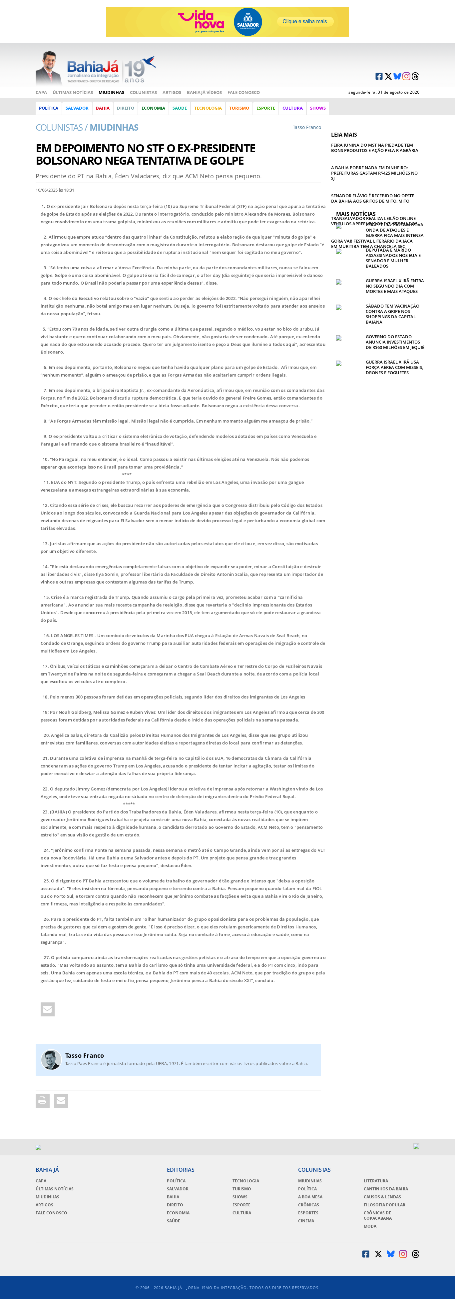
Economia (153, 108)
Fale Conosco (244, 92)
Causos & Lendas (382, 1197)
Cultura (292, 108)
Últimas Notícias (73, 92)
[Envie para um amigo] (48, 1009)
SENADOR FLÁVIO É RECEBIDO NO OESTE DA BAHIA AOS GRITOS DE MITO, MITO (372, 198)
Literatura (376, 1181)
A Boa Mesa (310, 1197)
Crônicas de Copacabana (378, 1215)
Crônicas (308, 1205)
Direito (125, 108)
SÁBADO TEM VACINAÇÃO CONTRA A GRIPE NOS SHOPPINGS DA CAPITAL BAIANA (392, 314)
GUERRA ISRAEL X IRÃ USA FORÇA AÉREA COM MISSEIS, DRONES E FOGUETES (394, 367)
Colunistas (143, 92)
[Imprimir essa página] (43, 1101)
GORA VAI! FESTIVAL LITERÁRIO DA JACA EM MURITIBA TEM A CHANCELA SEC (372, 243)
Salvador (77, 108)
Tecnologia (208, 108)
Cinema (306, 1221)
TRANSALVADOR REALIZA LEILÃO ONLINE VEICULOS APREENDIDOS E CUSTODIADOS (374, 221)
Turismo (239, 108)
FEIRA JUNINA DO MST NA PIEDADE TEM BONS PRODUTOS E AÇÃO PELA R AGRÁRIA (374, 147)
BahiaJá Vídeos (204, 92)
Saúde (180, 108)
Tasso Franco (84, 1055)
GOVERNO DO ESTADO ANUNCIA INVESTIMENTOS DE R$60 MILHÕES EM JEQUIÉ (395, 342)
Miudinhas (111, 92)
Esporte (265, 108)
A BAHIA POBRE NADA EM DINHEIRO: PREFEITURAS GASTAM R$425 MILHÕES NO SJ (374, 173)
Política (48, 108)
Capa (41, 92)
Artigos (172, 92)
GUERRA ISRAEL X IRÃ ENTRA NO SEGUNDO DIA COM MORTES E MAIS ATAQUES (395, 286)
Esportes (308, 1213)
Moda (370, 1226)
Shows (318, 108)
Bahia (103, 108)
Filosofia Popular (384, 1205)
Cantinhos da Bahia (386, 1189)
